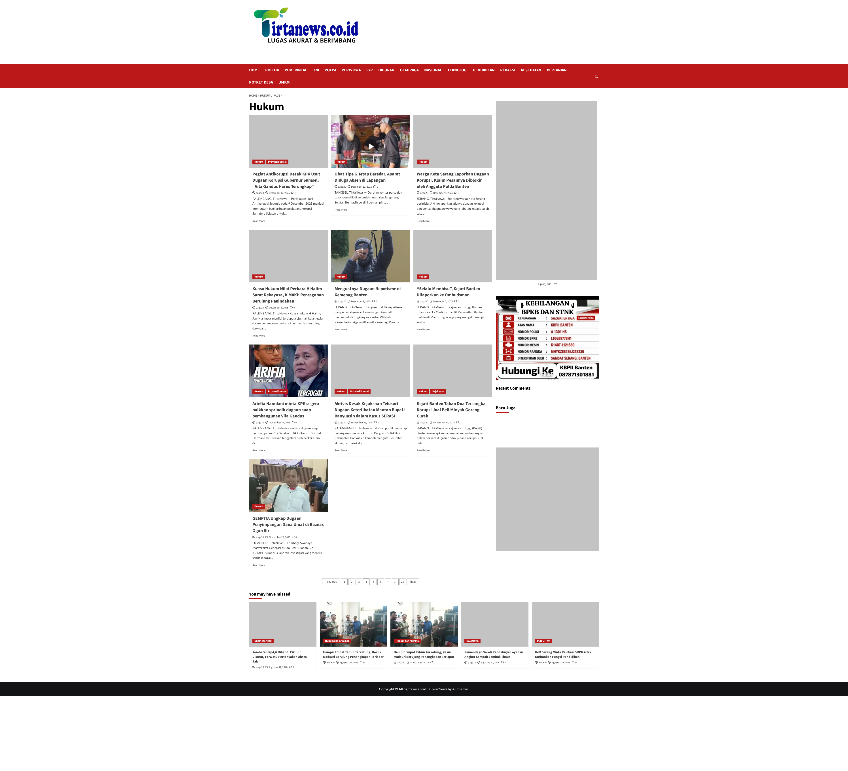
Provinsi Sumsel (277, 162)
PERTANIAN (557, 70)
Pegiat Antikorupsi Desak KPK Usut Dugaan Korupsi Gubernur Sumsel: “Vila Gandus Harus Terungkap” (286, 180)
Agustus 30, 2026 (349, 662)
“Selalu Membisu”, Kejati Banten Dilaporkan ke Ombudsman (448, 292)
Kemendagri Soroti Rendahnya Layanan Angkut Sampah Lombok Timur (493, 654)
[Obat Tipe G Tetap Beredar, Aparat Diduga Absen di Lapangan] (370, 141)
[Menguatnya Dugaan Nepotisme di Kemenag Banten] (370, 256)
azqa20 (260, 193)
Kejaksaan (438, 391)
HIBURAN (386, 70)
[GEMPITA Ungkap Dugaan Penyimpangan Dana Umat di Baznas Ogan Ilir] (288, 485)
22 (402, 582)
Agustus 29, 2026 (561, 662)
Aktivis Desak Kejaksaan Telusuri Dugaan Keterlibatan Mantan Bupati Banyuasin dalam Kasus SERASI (370, 410)
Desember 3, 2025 (361, 301)
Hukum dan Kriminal (337, 641)
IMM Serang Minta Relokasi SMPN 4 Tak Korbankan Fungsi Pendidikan (563, 654)
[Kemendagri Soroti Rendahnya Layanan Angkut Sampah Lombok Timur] (494, 624)
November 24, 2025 (444, 423)
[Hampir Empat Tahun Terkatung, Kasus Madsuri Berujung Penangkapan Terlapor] (353, 624)
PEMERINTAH (296, 70)
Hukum (258, 162)
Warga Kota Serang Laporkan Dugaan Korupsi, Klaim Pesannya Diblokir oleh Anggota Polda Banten (453, 180)
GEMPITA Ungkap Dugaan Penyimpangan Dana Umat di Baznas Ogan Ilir (288, 524)
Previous (331, 582)
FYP (369, 70)
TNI (316, 70)
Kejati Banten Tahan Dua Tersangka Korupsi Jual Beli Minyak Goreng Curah (451, 410)
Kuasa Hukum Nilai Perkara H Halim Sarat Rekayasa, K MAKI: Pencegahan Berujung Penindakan (288, 295)
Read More (258, 221)
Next (413, 582)
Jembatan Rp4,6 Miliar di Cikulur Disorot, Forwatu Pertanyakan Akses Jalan (279, 657)
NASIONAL (433, 70)
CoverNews (438, 689)
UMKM (284, 82)
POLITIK (272, 70)
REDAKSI (507, 70)
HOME (254, 70)
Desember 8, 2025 (443, 193)
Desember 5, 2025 (278, 308)
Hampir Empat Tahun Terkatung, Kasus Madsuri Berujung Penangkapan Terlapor (353, 654)
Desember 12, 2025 (279, 193)
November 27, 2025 (279, 423)
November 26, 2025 (362, 423)
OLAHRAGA (409, 70)
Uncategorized (263, 641)
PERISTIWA (351, 70)
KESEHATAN (531, 70)
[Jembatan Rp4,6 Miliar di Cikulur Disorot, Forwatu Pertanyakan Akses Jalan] (282, 624)
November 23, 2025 (279, 537)
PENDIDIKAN (484, 70)
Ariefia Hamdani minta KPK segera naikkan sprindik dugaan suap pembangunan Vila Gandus (285, 410)
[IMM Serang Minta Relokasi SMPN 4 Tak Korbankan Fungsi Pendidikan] (565, 624)
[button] (596, 76)
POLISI (330, 70)
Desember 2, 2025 (443, 301)
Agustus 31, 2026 (278, 667)
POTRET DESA (261, 82)
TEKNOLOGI (457, 70)
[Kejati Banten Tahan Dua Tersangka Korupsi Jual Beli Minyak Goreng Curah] (452, 371)
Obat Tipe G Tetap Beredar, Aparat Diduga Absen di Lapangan (367, 177)
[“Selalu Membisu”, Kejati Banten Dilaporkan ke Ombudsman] (452, 256)
